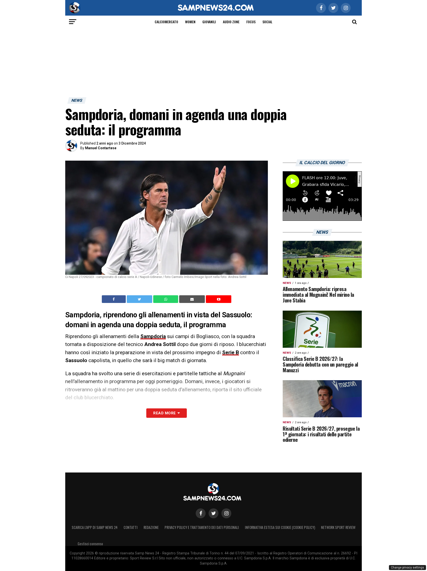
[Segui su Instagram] (226, 513)
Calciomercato (166, 21)
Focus (251, 21)
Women (190, 21)
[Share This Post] (166, 299)
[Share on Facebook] (114, 299)
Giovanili (209, 21)
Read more (164, 413)
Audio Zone (231, 21)
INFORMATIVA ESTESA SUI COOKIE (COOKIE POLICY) (280, 527)
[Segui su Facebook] (201, 513)
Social (267, 21)
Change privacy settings (407, 567)
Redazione (151, 527)
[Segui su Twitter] (213, 513)
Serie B (230, 352)
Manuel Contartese (100, 148)
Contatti (131, 527)
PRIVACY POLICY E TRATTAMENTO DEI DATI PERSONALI (202, 527)
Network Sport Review (338, 527)
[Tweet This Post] (140, 299)
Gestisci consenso (90, 543)
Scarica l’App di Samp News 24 (95, 527)
